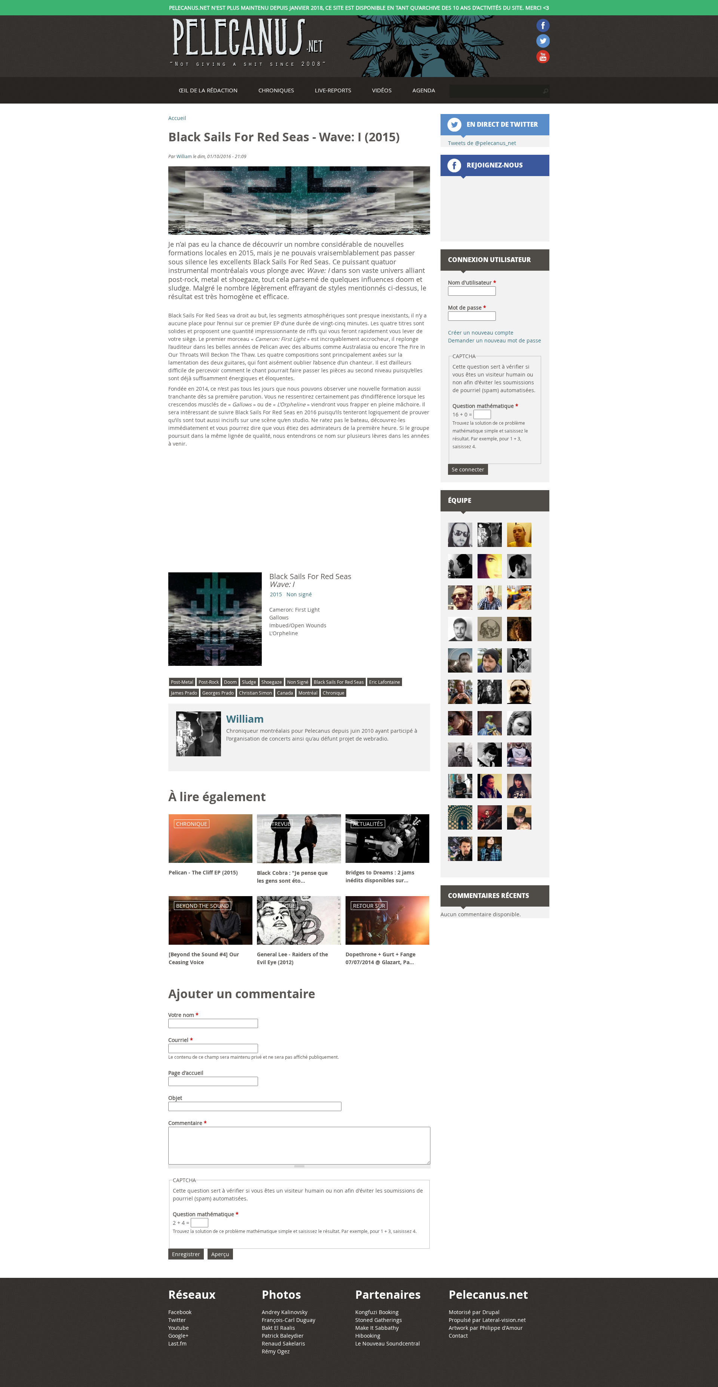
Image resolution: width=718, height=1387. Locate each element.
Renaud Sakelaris (283, 1343)
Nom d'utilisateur (472, 282)
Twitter (177, 1319)
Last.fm (177, 1343)
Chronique (333, 693)
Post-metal (182, 682)
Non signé (299, 594)
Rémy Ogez (276, 1351)
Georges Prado (218, 693)
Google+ (178, 1335)
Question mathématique (206, 1214)
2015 (276, 594)
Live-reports (333, 90)
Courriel (180, 1039)
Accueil (177, 118)
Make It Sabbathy (377, 1327)
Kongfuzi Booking (377, 1312)
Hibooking (367, 1335)
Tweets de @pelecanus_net (482, 143)
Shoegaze (271, 682)
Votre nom (183, 1014)
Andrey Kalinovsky (284, 1312)
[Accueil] (246, 43)
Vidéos (382, 90)
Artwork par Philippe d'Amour (486, 1327)
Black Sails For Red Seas (339, 682)
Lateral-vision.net (504, 1319)
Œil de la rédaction (208, 90)
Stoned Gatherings (378, 1319)
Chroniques (276, 90)
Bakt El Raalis (278, 1327)
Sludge (249, 682)
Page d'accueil (185, 1072)
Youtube (178, 1327)
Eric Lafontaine (384, 682)
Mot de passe (467, 307)
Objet (175, 1097)
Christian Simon (255, 693)
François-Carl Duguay (288, 1319)
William (184, 156)
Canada (285, 693)
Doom (230, 682)
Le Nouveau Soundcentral (387, 1343)
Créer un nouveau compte (480, 332)
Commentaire (187, 1122)
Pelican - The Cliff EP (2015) (203, 872)
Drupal (491, 1312)
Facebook (179, 1312)
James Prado (184, 693)
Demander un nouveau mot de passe (494, 340)
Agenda (423, 90)
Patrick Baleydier (283, 1335)
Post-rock (209, 682)
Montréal (307, 693)
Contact (458, 1335)
